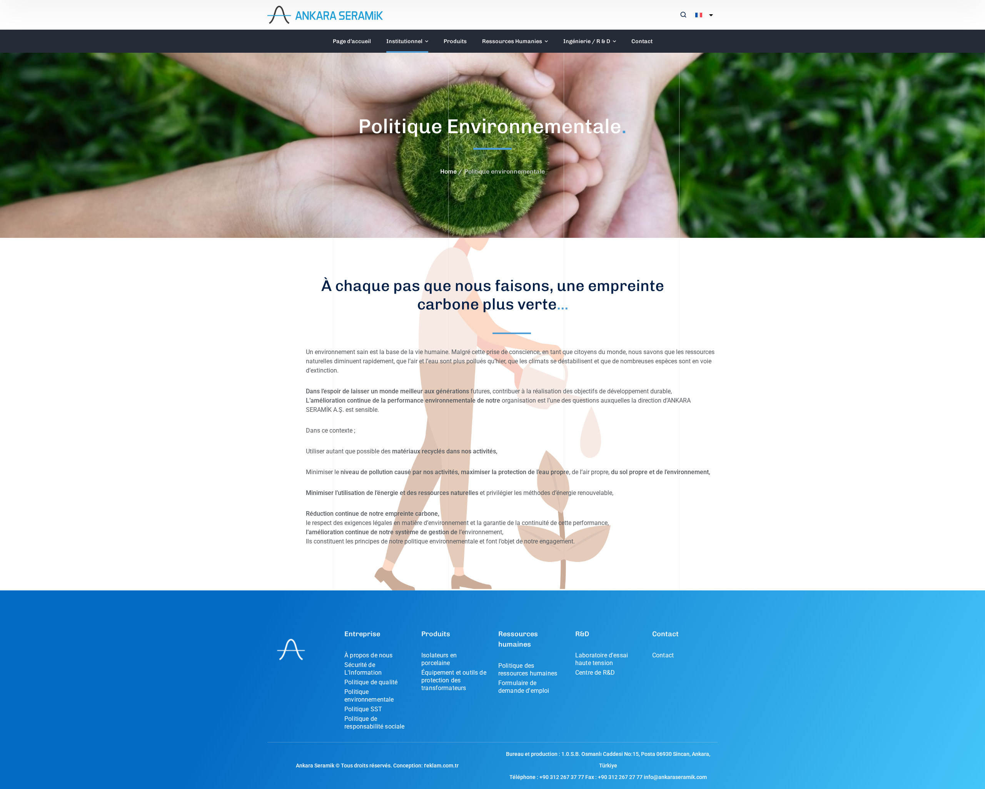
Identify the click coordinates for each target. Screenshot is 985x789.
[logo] (325, 14)
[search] (683, 15)
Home (448, 171)
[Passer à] (703, 15)
